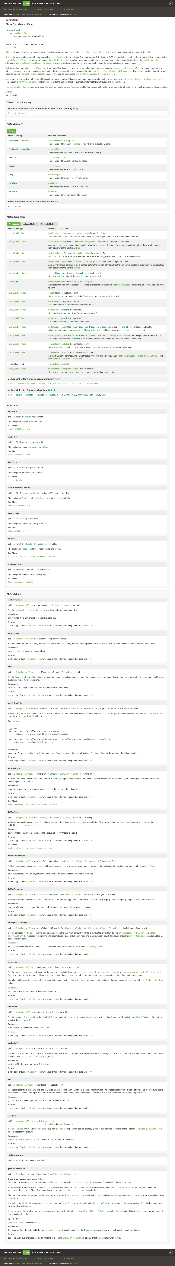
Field (23, 14)
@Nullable (50, 1121)
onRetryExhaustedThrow (59, 335)
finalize (28, 395)
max (54, 383)
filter (51, 273)
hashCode (50, 395)
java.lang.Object (12, 30)
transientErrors (56, 352)
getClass (39, 395)
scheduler (53, 344)
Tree (33, 4)
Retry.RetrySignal (17, 113)
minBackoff (53, 191)
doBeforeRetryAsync (58, 261)
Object (51, 390)
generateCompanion (57, 281)
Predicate (13, 149)
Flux (10, 281)
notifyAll (71, 395)
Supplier (12, 140)
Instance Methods (30, 224)
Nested (16, 14)
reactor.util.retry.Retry (19, 33)
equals (19, 395)
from (33, 383)
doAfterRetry (55, 233)
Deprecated (43, 4)
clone (11, 395)
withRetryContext (57, 369)
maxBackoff (53, 183)
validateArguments (57, 364)
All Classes (69, 9)
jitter (51, 293)
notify (60, 395)
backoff (12, 383)
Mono (100, 242)
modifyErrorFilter (57, 327)
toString (82, 395)
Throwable (24, 149)
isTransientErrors (57, 158)
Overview (7, 4)
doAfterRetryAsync (57, 242)
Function (72, 242)
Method (38, 14)
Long (16, 281)
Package (17, 4)
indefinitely (44, 383)
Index (52, 4)
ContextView (73, 369)
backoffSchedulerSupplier (61, 140)
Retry (17, 47)
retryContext (14, 206)
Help (59, 4)
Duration (12, 183)
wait (91, 395)
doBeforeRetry (55, 253)
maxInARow (63, 383)
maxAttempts (54, 174)
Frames (39, 9)
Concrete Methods (48, 224)
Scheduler (23, 140)
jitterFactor (55, 166)
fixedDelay (23, 383)
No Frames (49, 9)
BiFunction (77, 335)
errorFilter (54, 149)
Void (105, 242)
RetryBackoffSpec (17, 233)
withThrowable (93, 383)
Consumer (67, 233)
